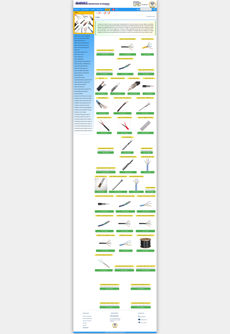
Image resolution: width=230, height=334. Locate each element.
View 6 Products (104, 132)
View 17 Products (147, 54)
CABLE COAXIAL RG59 (78, 54)
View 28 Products (145, 132)
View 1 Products (105, 54)
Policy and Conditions (87, 320)
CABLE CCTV (77, 49)
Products (76, 9)
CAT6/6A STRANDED (78, 93)
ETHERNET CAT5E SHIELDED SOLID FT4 (82, 103)
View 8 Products (150, 191)
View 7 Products (134, 93)
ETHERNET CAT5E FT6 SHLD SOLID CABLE (83, 98)
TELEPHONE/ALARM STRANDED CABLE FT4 (83, 128)
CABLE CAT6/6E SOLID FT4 (79, 40)
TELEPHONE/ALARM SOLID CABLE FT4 (82, 116)
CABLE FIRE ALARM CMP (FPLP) (80, 66)
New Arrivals (100, 9)
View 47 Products (118, 191)
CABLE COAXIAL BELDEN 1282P (80, 52)
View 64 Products (128, 172)
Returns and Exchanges (87, 318)
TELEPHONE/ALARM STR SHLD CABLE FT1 (83, 119)
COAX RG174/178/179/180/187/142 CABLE (82, 96)
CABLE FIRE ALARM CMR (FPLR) (80, 68)
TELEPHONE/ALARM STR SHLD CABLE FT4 (83, 121)
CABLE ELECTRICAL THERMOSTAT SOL (82, 63)
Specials (93, 9)
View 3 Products (104, 74)
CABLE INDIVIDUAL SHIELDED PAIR (81, 73)
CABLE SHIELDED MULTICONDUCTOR (82, 82)
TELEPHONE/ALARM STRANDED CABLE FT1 (83, 126)
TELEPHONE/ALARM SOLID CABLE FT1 (82, 114)
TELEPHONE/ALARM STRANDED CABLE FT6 (83, 130)
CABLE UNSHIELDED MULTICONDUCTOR (82, 89)
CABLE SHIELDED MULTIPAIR (80, 84)
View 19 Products (124, 132)
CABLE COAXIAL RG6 (78, 56)
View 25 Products (101, 93)
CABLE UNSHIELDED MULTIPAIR (80, 91)
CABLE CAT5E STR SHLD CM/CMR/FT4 (82, 36)
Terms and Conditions (87, 316)
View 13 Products (146, 211)
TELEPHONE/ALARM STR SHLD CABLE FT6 (83, 123)
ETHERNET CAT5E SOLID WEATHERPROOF (83, 107)
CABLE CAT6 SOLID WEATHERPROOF (81, 38)
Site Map (84, 323)
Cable (107, 13)
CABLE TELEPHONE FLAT (79, 86)
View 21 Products (124, 231)
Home (97, 13)
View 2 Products (127, 54)
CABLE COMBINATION (78, 59)
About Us (84, 325)
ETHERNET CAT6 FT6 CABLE (80, 112)
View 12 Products (146, 152)
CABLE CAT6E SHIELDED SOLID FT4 (81, 45)
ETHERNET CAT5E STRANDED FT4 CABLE (82, 109)
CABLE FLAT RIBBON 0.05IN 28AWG (81, 70)
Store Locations (85, 9)
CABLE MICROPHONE (78, 75)
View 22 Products (148, 93)
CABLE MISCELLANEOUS (79, 77)
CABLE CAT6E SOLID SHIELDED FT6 (81, 47)
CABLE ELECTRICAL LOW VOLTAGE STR (82, 61)
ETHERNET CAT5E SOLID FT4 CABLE (81, 105)
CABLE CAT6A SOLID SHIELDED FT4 (81, 42)
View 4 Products (102, 113)
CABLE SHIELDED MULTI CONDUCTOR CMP (83, 79)
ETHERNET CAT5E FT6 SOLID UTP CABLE (82, 100)
